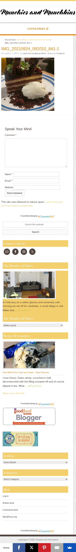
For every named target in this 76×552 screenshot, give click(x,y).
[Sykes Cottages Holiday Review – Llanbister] (29, 299)
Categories (36, 28)
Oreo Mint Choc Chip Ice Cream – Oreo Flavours (26, 372)
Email (8, 181)
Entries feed (8, 503)
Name (8, 174)
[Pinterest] (44, 547)
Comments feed (10, 510)
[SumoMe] (69, 547)
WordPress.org (10, 517)
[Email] (57, 547)
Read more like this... (14, 393)
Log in (6, 496)
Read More (23, 310)
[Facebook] (19, 547)
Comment (10, 135)
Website (9, 187)
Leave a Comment (56, 53)
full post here (34, 385)
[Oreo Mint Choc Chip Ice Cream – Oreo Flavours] (29, 369)
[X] (31, 547)
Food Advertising (28, 216)
